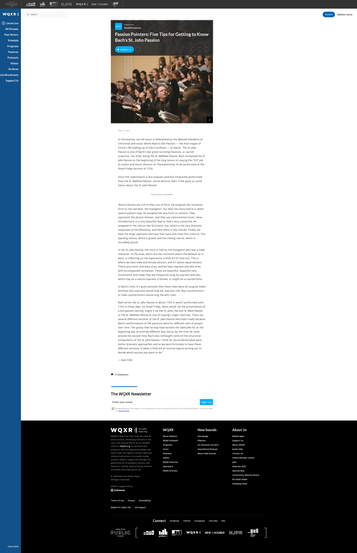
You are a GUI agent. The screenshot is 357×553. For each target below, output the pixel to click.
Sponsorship (238, 470)
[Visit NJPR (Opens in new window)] (66, 4)
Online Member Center (243, 457)
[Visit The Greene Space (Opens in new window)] (115, 4)
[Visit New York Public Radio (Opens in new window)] (120, 533)
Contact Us (237, 453)
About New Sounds (207, 453)
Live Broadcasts (9, 74)
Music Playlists (170, 436)
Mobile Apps (238, 436)
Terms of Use (117, 500)
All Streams (11, 28)
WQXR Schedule (170, 440)
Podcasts (13, 57)
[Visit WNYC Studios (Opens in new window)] (53, 4)
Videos (14, 63)
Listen (125, 49)
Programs (12, 46)
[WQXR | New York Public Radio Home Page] (10, 14)
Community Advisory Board (245, 475)
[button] (137, 49)
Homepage (203, 436)
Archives (13, 69)
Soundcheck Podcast (208, 449)
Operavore (168, 466)
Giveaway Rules (239, 483)
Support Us (12, 80)
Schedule (13, 40)
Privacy (131, 500)
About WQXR (238, 444)
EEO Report (140, 507)
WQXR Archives (170, 470)
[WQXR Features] (119, 26)
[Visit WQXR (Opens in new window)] (82, 4)
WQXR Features (132, 27)
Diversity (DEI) (239, 466)
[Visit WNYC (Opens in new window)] (30, 4)
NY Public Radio (239, 479)
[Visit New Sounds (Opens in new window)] (99, 4)
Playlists (202, 440)
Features (13, 51)
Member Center (345, 14)
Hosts (165, 449)
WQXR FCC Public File (121, 507)
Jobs (234, 462)
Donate (328, 14)
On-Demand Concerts (208, 444)
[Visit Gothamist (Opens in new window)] (42, 4)
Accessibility (145, 500)
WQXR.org (125, 446)
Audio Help (237, 449)
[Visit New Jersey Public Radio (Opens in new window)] (236, 532)
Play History (11, 34)
